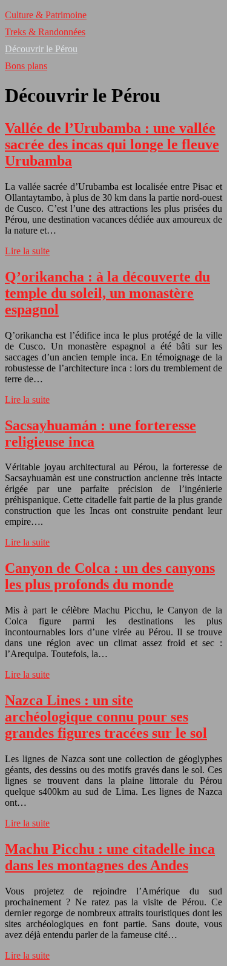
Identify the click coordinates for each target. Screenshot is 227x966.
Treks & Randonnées (45, 32)
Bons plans (26, 66)
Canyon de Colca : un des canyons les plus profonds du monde (110, 576)
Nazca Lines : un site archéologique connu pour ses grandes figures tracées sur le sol (106, 716)
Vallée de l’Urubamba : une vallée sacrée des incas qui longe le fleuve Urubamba (112, 144)
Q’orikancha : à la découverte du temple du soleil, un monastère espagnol (107, 293)
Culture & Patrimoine (46, 15)
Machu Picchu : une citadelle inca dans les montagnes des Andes (110, 857)
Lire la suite (27, 251)
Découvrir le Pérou (41, 49)
